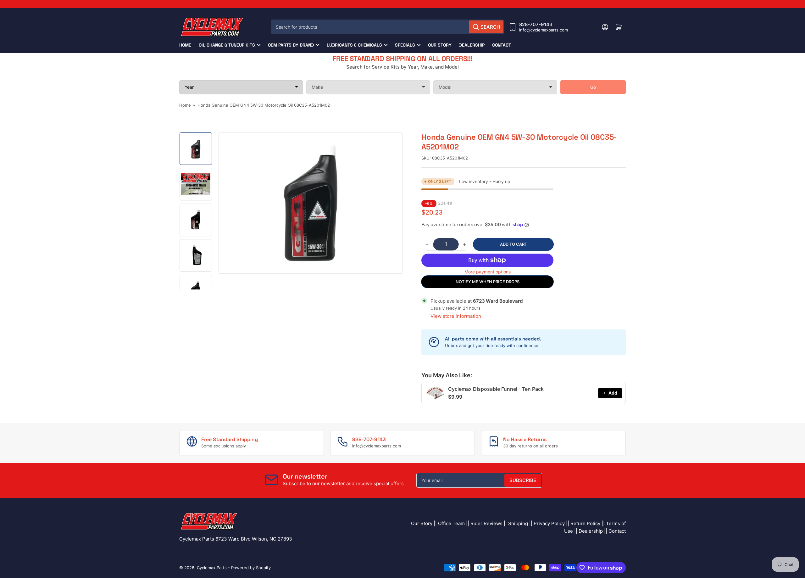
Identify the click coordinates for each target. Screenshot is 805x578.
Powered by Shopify (251, 567)
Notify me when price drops (487, 281)
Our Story (440, 45)
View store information (455, 316)
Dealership (472, 45)
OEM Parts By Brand (291, 45)
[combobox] (387, 27)
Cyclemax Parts (212, 567)
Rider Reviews (486, 523)
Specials (405, 45)
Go (593, 87)
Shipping (518, 523)
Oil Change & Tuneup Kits (227, 45)
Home (185, 45)
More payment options (487, 271)
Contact (501, 45)
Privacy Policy (549, 523)
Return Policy (585, 523)
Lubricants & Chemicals (354, 45)
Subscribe (522, 480)
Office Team (451, 523)
